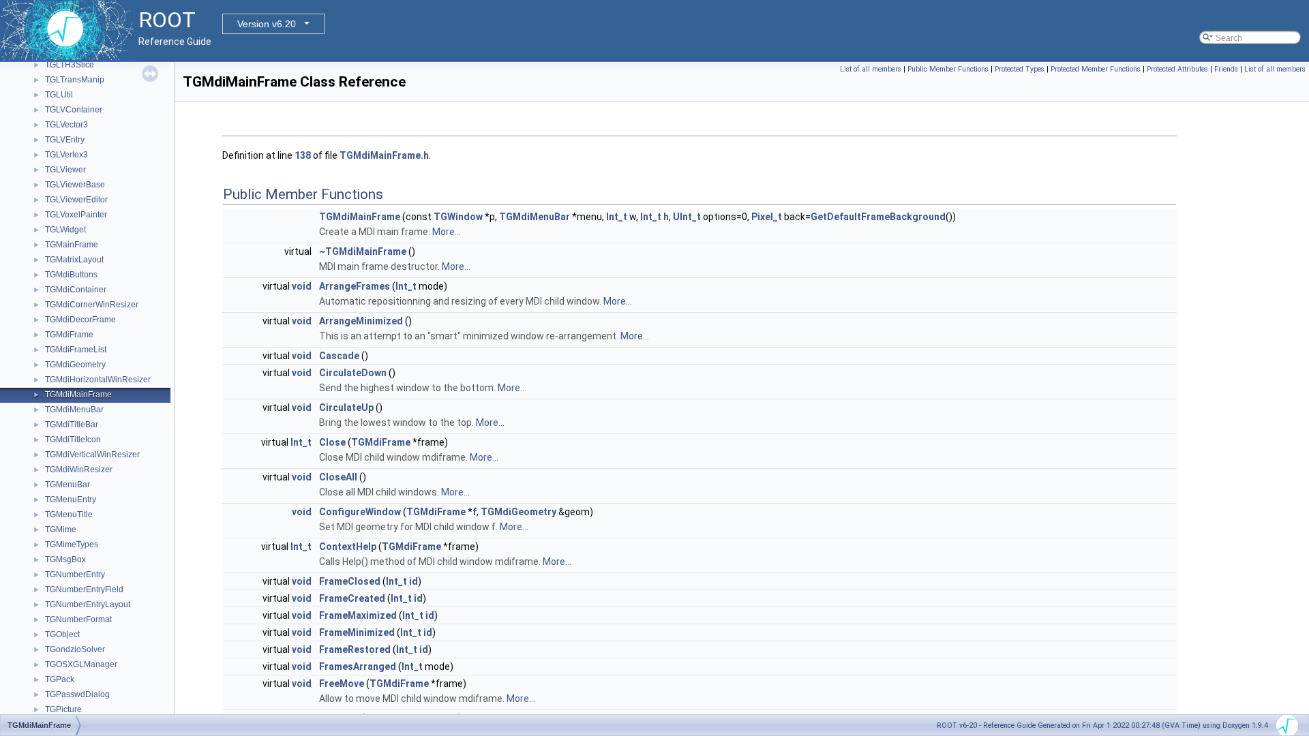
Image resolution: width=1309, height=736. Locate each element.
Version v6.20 (266, 23)
